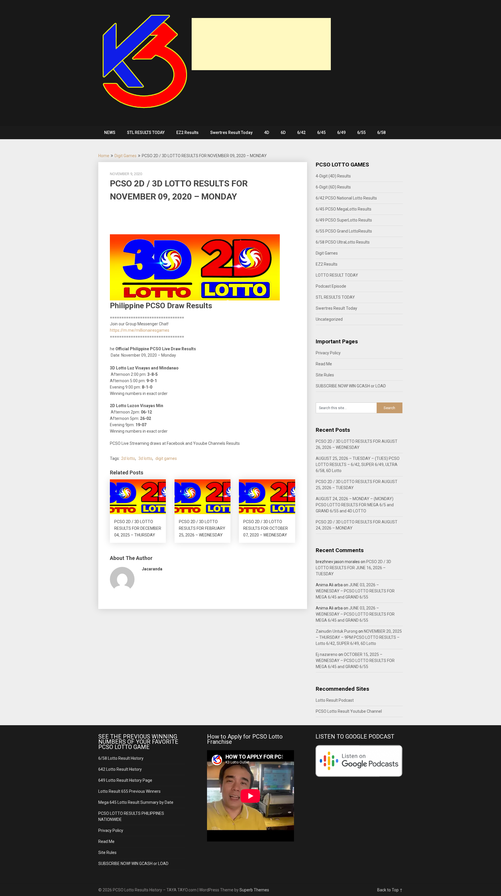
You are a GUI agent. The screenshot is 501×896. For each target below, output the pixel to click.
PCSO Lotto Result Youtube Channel (349, 711)
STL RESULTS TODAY (146, 132)
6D (283, 132)
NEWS (109, 132)
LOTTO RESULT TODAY (337, 275)
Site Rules (325, 375)
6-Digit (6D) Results (333, 187)
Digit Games (126, 155)
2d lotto (128, 458)
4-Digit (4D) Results (333, 176)
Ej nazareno (326, 654)
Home (103, 155)
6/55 (361, 132)
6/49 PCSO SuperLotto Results (344, 220)
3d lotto (145, 458)
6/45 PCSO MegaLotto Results (343, 209)
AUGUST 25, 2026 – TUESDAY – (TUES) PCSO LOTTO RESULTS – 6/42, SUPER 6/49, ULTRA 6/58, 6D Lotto (358, 464)
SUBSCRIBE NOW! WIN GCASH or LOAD (351, 386)
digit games (166, 458)
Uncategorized (329, 319)
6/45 (321, 132)
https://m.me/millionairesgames (139, 330)
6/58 (381, 132)
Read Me (324, 364)
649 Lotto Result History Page (125, 780)
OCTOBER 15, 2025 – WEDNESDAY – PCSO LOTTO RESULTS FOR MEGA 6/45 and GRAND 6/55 (355, 660)
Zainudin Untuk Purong (336, 631)
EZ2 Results (187, 132)
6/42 (301, 132)
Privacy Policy (328, 353)
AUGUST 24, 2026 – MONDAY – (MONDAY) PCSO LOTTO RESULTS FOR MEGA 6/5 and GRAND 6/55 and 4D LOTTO (355, 504)
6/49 (341, 132)
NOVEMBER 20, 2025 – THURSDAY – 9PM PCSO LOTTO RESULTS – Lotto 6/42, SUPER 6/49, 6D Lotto (359, 637)
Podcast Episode (331, 286)
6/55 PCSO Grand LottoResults (344, 231)
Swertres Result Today (231, 132)
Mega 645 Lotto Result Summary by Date (135, 802)
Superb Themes (254, 890)
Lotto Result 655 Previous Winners (129, 791)
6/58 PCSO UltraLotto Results (343, 242)
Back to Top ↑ (390, 890)
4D (266, 132)
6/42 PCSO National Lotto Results (346, 198)
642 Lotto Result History (120, 769)
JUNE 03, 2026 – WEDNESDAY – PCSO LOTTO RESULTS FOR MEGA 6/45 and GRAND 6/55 (355, 591)
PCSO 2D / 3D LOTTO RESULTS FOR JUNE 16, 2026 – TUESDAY (353, 567)
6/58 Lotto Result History (121, 758)
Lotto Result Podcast (335, 700)
